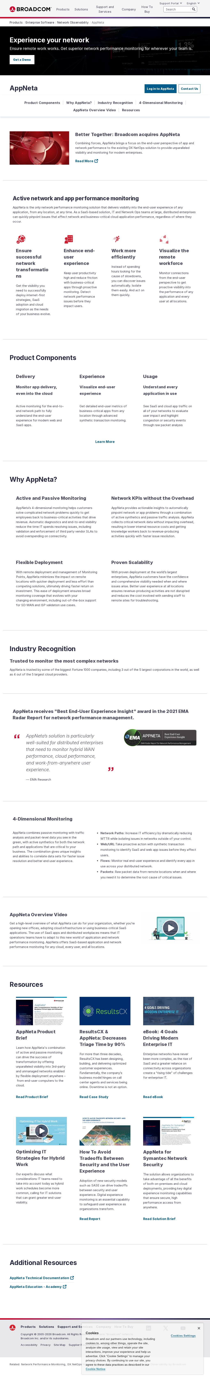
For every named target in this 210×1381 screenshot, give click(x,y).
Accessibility (29, 1344)
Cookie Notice (95, 1369)
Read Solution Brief (159, 1219)
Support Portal (169, 3)
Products (28, 1327)
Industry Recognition (115, 103)
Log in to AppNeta (160, 88)
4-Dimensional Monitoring (161, 103)
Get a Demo (22, 59)
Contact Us (189, 88)
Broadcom (31, 9)
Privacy (45, 1344)
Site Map (59, 1344)
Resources (131, 110)
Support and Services (75, 1327)
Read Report (90, 1219)
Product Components (42, 103)
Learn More (105, 442)
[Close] (199, 1328)
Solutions (46, 1327)
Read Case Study (94, 1097)
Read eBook (153, 1097)
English (191, 3)
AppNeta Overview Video (94, 110)
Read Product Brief (32, 1097)
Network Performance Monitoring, (43, 1364)
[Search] (194, 9)
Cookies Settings (183, 1335)
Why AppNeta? (79, 103)
